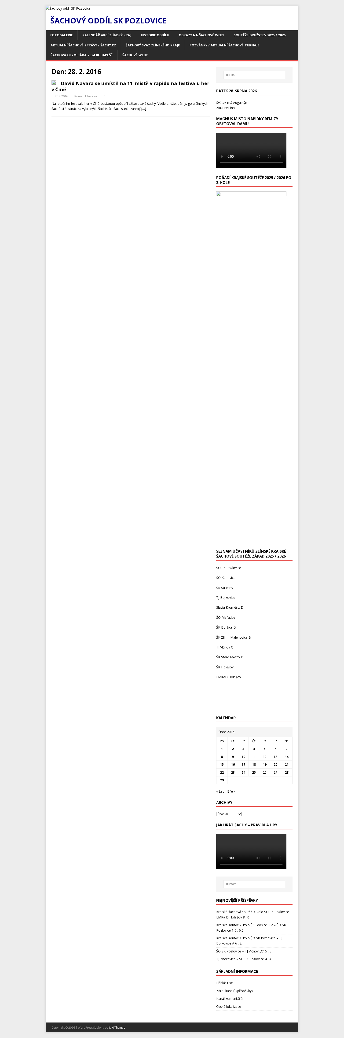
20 (275, 764)
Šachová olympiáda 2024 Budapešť (82, 55)
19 (265, 764)
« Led (220, 791)
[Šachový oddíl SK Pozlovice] (68, 8)
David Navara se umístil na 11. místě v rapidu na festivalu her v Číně (130, 86)
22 (222, 772)
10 (243, 756)
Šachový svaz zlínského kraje (153, 45)
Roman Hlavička (85, 96)
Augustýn (240, 102)
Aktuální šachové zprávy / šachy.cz (83, 45)
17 (243, 764)
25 (254, 772)
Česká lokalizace (228, 1006)
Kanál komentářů (229, 998)
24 (243, 772)
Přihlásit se (224, 983)
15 (222, 764)
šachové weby (135, 55)
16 (233, 764)
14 (287, 756)
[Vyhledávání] (254, 75)
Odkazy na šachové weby (201, 35)
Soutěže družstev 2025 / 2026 (259, 35)
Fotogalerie (61, 35)
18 (254, 764)
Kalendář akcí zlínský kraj (106, 35)
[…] (143, 108)
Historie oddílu (155, 35)
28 (287, 772)
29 (222, 780)
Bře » (231, 791)
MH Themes (117, 1028)
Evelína (229, 107)
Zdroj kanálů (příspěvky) (234, 991)
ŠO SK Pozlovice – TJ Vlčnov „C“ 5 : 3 (243, 951)
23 (233, 772)
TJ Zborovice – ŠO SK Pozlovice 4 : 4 (243, 959)
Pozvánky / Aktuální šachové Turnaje (224, 45)
